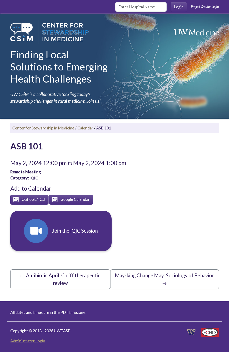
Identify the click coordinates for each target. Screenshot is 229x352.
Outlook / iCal (33, 199)
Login (179, 6)
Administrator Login (27, 340)
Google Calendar (75, 199)
